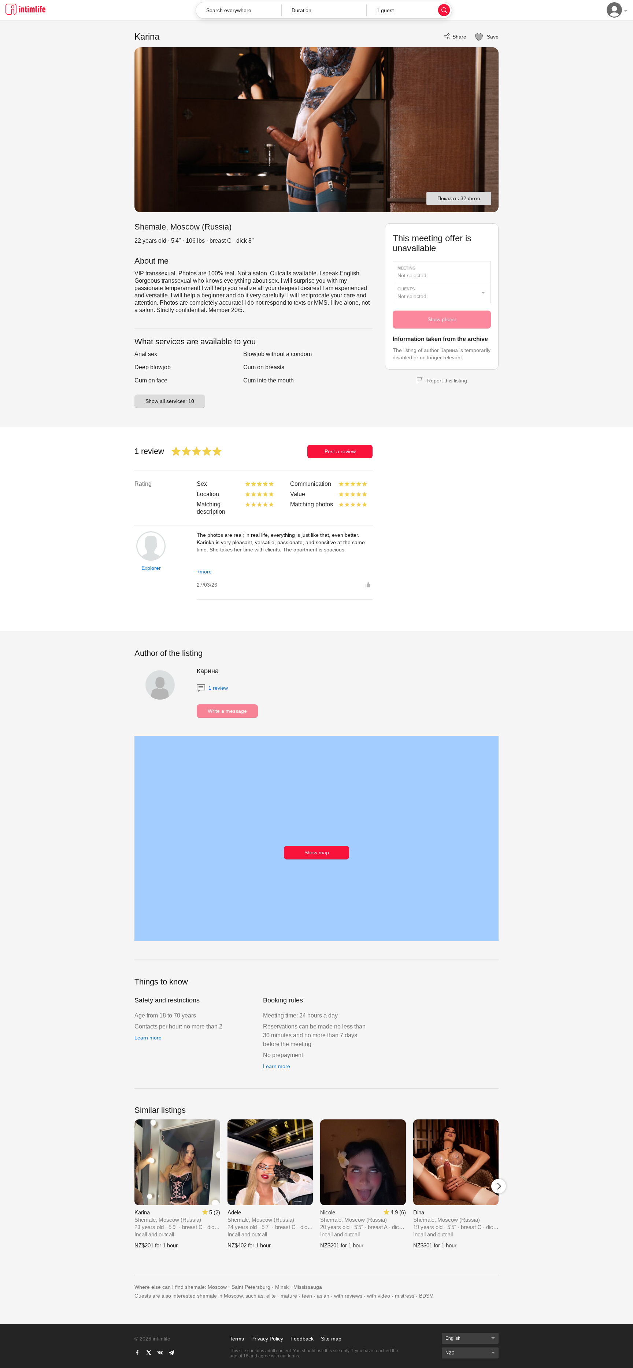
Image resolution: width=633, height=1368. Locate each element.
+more (204, 572)
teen (307, 1296)
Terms (237, 1339)
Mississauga (307, 1287)
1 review (217, 688)
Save (492, 37)
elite (271, 1296)
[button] (324, 10)
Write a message (227, 711)
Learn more (148, 1038)
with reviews (348, 1296)
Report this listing (447, 381)
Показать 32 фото (458, 198)
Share (459, 37)
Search (444, 10)
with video (378, 1296)
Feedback (302, 1339)
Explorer (151, 568)
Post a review (340, 451)
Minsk (282, 1287)
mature (289, 1296)
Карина (208, 671)
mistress (404, 1296)
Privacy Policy (267, 1339)
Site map (331, 1339)
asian (323, 1296)
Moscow (217, 1287)
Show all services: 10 (169, 401)
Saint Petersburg (251, 1287)
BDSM (426, 1296)
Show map (316, 852)
